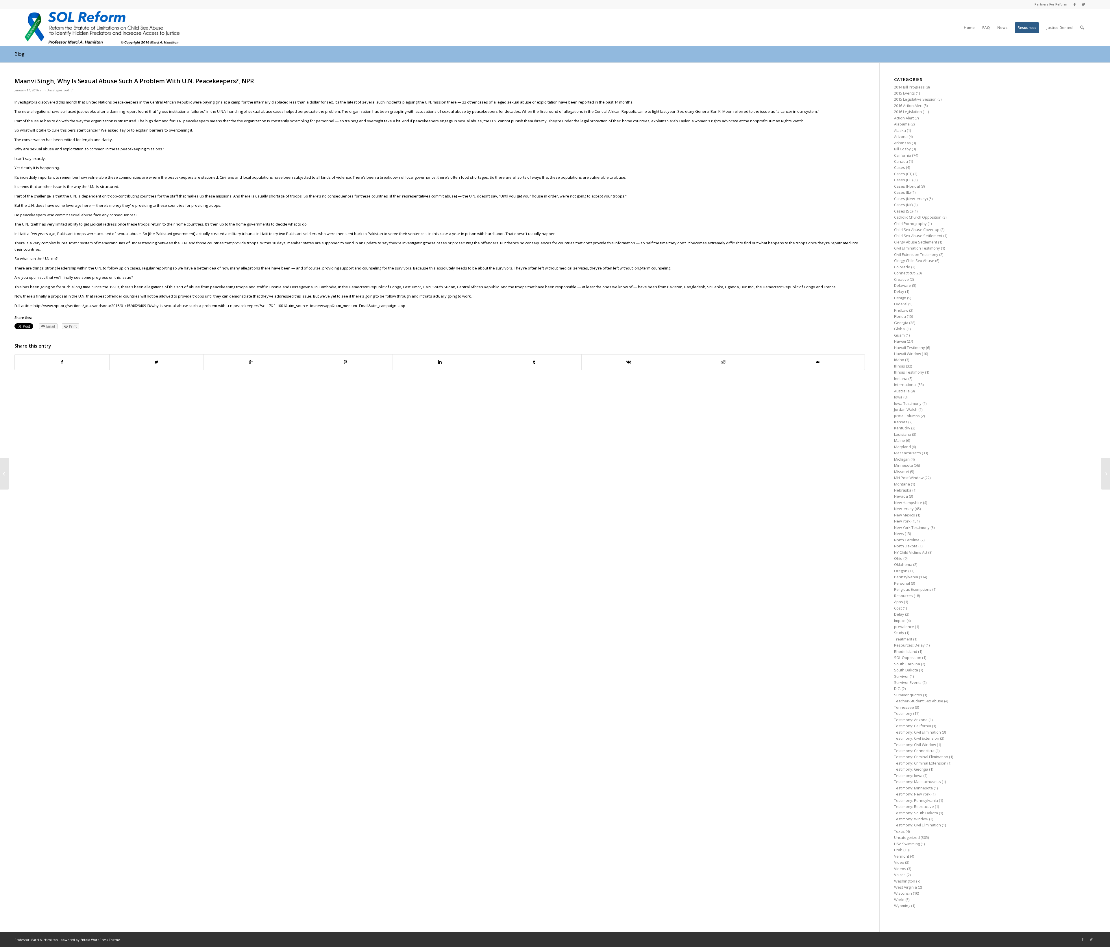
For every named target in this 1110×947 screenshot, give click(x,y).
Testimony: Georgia (911, 769)
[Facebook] (1074, 4)
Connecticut (904, 273)
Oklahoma (903, 564)
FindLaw (901, 310)
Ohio (898, 558)
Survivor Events (908, 682)
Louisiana (902, 434)
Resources (903, 595)
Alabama (902, 124)
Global (900, 328)
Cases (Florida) (907, 186)
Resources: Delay (909, 645)
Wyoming (902, 905)
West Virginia (905, 887)
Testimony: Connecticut (914, 750)
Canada (901, 161)
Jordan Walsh (905, 409)
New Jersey (904, 508)
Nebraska (902, 490)
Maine (899, 440)
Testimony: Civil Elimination (917, 732)
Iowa (898, 397)
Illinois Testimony (909, 372)
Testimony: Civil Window (915, 744)
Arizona (901, 136)
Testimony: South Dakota (916, 812)
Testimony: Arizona (911, 719)
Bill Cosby (902, 149)
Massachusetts (907, 452)
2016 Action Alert (908, 105)
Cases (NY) (903, 204)
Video (899, 862)
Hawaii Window (907, 353)
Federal (900, 304)
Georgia (901, 322)
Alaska (900, 130)
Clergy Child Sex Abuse (914, 260)
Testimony (903, 713)
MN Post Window (909, 477)
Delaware (902, 285)
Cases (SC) (903, 211)
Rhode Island (905, 651)
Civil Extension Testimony (916, 254)
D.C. (897, 688)
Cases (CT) (903, 173)
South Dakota (906, 670)
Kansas (900, 421)
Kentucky (902, 428)
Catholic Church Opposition (917, 217)
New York (902, 521)
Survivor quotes (908, 694)
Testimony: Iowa (908, 775)
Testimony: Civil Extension (916, 738)
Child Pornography (910, 223)
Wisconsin (903, 893)
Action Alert (904, 118)
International (905, 384)
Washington (904, 881)
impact (900, 620)
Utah (898, 849)
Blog (19, 54)
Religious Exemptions (912, 589)
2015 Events (904, 93)
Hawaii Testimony (909, 347)
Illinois (899, 366)
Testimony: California (912, 725)
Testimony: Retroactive (914, 806)
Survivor (901, 676)
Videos (900, 868)
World (899, 899)
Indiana (900, 378)
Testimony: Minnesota (913, 788)
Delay (899, 291)
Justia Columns (907, 415)
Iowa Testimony (908, 403)
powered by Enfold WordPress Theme (90, 939)
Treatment (903, 639)
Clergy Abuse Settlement (915, 242)
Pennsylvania (906, 576)
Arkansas (902, 142)
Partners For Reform (1051, 4)
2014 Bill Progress (909, 87)
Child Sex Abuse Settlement (918, 235)
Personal (902, 583)
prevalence (904, 626)
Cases (899, 167)
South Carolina (907, 664)
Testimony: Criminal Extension (920, 763)
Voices (900, 874)
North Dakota (905, 546)
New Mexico (904, 515)
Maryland (902, 446)
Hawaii (900, 341)
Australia (902, 391)
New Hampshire (908, 502)
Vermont (901, 856)
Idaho (899, 359)
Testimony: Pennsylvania (916, 800)
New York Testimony (912, 527)
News (899, 533)
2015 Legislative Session (915, 99)
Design (900, 297)
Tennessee (904, 707)
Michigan (902, 459)
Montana (902, 484)
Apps (898, 601)
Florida (900, 316)
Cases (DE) (903, 179)
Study (899, 632)
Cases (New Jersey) (911, 198)
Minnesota (903, 465)
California (902, 155)
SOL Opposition (907, 657)
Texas (899, 831)
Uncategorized (58, 90)
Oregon (900, 570)
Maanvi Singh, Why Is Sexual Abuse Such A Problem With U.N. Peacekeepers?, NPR (134, 81)
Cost (898, 608)
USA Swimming (907, 843)
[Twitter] (1083, 4)
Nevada (901, 496)
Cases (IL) (902, 192)
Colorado (902, 266)
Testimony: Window (911, 819)
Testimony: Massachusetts (917, 781)
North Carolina (907, 539)
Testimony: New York (912, 794)
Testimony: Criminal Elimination (921, 756)
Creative (901, 279)
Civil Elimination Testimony (917, 248)
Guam (899, 335)
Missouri (901, 471)
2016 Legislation (908, 111)
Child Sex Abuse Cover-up (916, 229)
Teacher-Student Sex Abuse (918, 701)
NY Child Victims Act (910, 552)
